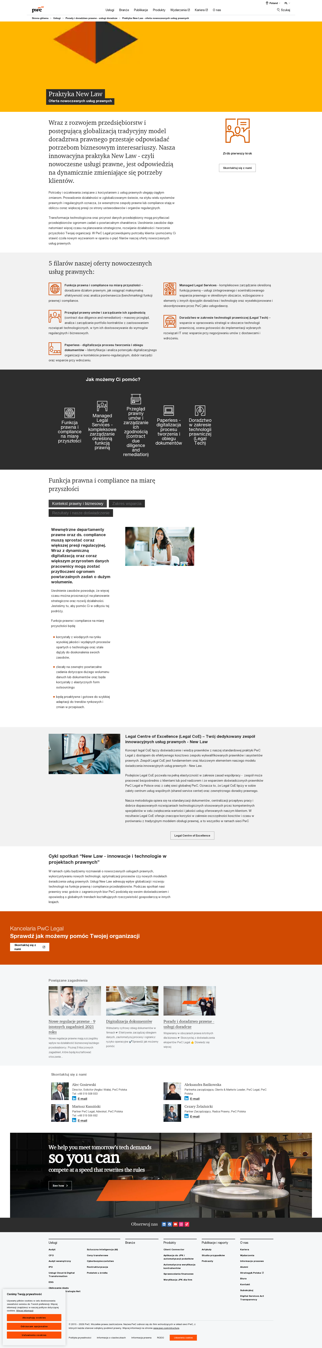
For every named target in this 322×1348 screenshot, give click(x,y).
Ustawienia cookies (34, 1335)
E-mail (82, 1098)
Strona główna (40, 18)
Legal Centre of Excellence (192, 835)
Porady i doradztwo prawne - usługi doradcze (91, 18)
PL (286, 3)
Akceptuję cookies (34, 1317)
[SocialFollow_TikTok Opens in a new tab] (186, 1225)
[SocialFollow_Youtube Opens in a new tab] (175, 1225)
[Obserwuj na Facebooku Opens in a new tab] (169, 1225)
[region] (34, 1317)
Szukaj (285, 10)
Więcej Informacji (24, 1310)
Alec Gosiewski (84, 1084)
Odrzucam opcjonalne (34, 1326)
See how (59, 1185)
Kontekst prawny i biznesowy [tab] (77, 503)
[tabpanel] (123, 620)
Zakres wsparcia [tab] (126, 503)
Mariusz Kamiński (86, 1106)
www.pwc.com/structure (166, 1328)
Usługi (57, 18)
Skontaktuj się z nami (237, 167)
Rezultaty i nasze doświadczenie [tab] (81, 513)
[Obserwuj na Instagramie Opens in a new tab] (181, 1225)
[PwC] (38, 8)
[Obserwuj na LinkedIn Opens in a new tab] (74, 1098)
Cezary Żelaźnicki (198, 1106)
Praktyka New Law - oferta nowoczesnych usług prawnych (155, 18)
